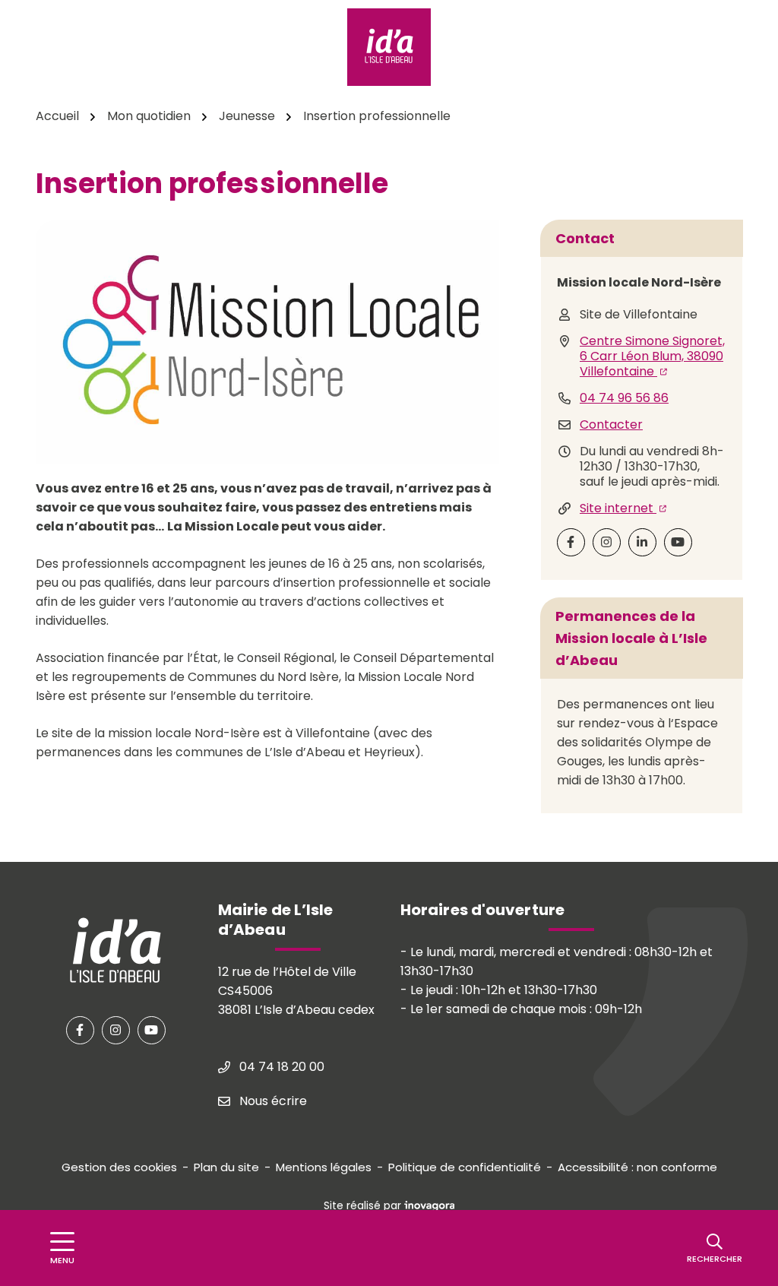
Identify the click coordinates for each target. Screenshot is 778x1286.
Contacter (611, 424)
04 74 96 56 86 (624, 398)
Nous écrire (271, 1101)
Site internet (623, 508)
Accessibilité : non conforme (637, 1167)
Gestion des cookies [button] (119, 1167)
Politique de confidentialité (464, 1167)
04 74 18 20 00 (280, 1066)
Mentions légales (324, 1167)
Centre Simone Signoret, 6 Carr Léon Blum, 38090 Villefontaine (652, 356)
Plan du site (226, 1167)
